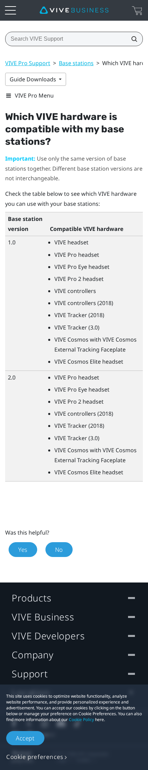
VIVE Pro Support (27, 63)
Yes (23, 550)
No (59, 550)
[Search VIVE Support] (132, 39)
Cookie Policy (81, 719)
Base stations (76, 63)
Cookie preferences (34, 757)
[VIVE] (74, 10)
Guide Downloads (33, 79)
